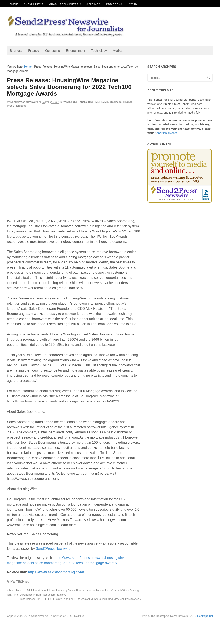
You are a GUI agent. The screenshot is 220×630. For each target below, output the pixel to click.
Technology (99, 50)
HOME (14, 4)
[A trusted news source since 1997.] (66, 35)
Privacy (132, 4)
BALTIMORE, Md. (98, 101)
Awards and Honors (75, 101)
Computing (52, 50)
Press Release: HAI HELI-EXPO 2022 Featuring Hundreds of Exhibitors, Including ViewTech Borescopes (79, 599)
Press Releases (16, 105)
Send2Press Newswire (24, 101)
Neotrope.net (205, 616)
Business (16, 50)
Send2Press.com (166, 133)
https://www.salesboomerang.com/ (56, 572)
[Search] (208, 77)
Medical (118, 50)
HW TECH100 (19, 581)
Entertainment (75, 50)
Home (28, 66)
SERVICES (93, 4)
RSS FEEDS (114, 4)
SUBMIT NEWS (34, 4)
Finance (33, 50)
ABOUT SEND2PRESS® (65, 4)
